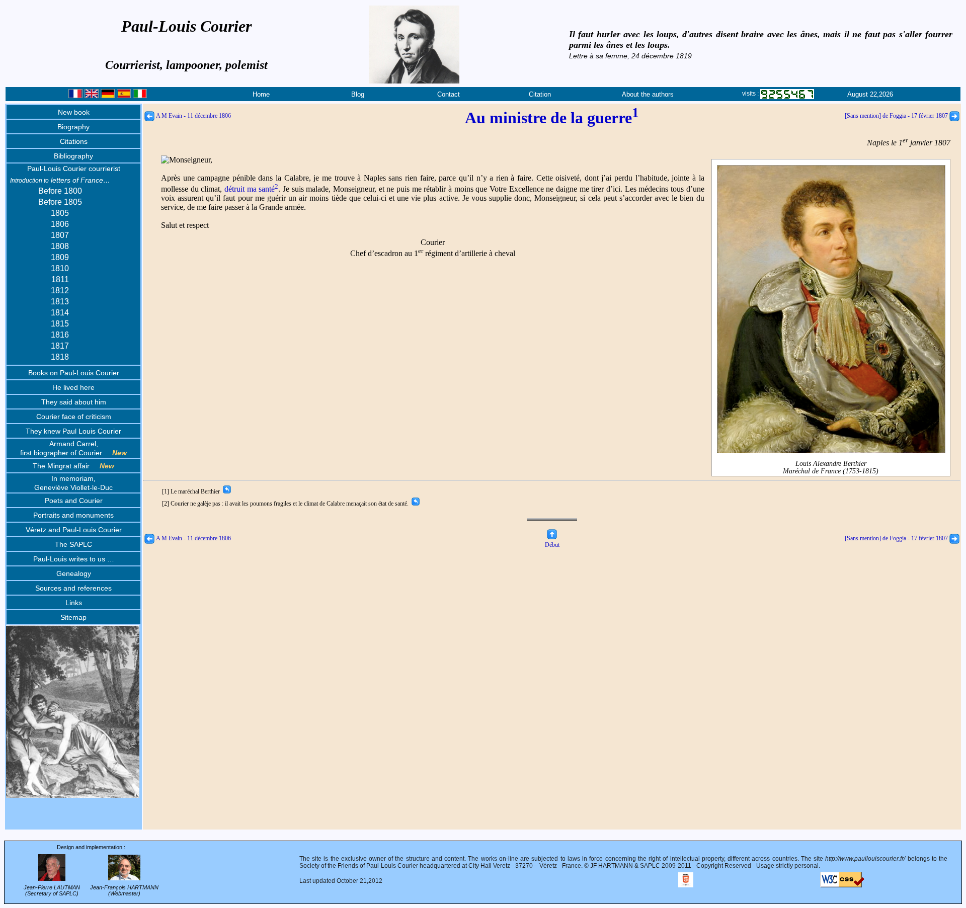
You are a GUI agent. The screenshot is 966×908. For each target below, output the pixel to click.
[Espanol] (124, 96)
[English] (92, 96)
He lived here (73, 387)
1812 (60, 290)
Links (73, 603)
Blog (357, 94)
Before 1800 (60, 191)
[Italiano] (140, 96)
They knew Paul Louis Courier (73, 431)
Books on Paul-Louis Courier (73, 373)
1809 (60, 257)
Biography (73, 127)
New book (74, 112)
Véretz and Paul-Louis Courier (74, 530)
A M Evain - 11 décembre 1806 (192, 115)
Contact (448, 94)
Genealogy (73, 573)
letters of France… (60, 180)
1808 (60, 246)
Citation (540, 94)
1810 (60, 268)
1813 (60, 301)
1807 (60, 235)
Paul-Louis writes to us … (73, 559)
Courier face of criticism (73, 416)
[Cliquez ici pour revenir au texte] (226, 491)
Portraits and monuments (73, 515)
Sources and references (73, 588)
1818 (60, 357)
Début (552, 544)
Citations (74, 141)
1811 (60, 279)
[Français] (75, 96)
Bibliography (73, 156)
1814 (60, 312)
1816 (60, 335)
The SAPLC (73, 544)
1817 (60, 346)
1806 (60, 224)
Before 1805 (60, 202)
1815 (60, 323)
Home (261, 94)
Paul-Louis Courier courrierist (73, 168)
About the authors (648, 94)
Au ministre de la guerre (552, 118)
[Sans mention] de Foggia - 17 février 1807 (897, 115)
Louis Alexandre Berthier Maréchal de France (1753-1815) (830, 467)
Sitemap (73, 617)
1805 (60, 213)
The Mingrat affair (73, 466)
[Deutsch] (108, 96)
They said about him (73, 402)
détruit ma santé (251, 189)
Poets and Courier (74, 501)
